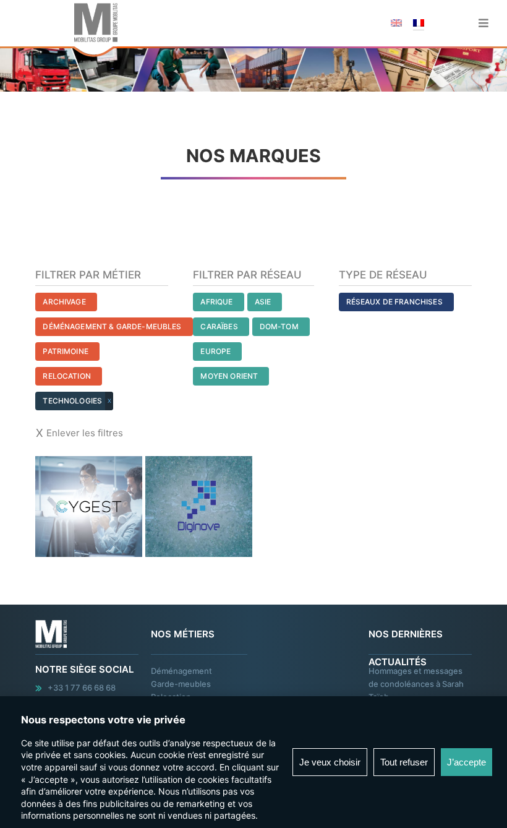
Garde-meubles (181, 684)
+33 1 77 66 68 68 (82, 687)
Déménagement (181, 671)
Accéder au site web (89, 458)
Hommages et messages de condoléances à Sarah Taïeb (416, 684)
